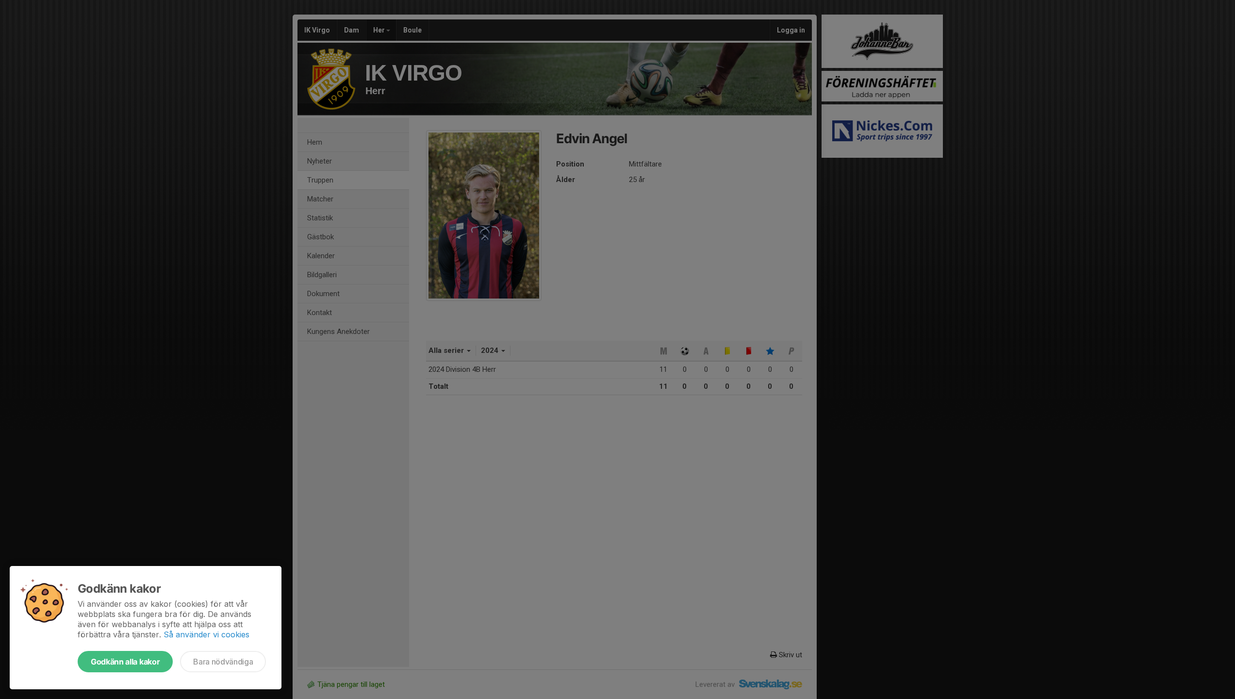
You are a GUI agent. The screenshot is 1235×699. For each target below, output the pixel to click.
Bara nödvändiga (223, 661)
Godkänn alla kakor (125, 661)
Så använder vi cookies (206, 634)
